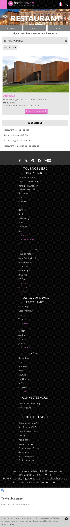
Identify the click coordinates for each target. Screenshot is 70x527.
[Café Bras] (35, 73)
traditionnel (24, 378)
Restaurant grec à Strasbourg (17, 140)
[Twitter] (26, 160)
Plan (58, 28)
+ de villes (23, 235)
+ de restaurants (26, 239)
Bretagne (22, 274)
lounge (22, 374)
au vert (21, 383)
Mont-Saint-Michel (27, 258)
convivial (22, 387)
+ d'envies (23, 323)
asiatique (22, 334)
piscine (21, 370)
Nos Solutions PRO (27, 427)
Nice (20, 230)
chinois (22, 339)
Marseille (22, 201)
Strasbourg (23, 218)
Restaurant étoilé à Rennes (16, 129)
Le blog (21, 435)
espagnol (22, 330)
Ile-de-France (24, 262)
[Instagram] (39, 161)
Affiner (11, 28)
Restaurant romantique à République (21, 145)
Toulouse (22, 226)
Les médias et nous (27, 431)
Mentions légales (26, 443)
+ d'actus (22, 243)
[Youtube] (48, 160)
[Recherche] (66, 4)
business (22, 366)
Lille (20, 205)
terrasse (22, 319)
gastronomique (25, 310)
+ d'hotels (23, 287)
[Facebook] (20, 160)
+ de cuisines (24, 347)
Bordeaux (23, 193)
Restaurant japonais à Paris (16, 135)
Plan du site (23, 439)
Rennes (22, 209)
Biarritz (21, 222)
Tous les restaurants (28, 177)
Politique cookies (26, 456)
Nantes (21, 214)
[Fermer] (66, 519)
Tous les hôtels (25, 253)
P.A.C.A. (21, 279)
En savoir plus (8, 523)
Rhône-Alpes (24, 270)
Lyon (20, 197)
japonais (22, 343)
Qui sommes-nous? (27, 422)
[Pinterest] (33, 160)
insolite (21, 314)
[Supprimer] (16, 47)
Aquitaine (23, 266)
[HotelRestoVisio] (21, 4)
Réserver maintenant (36, 110)
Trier (34, 28)
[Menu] (3, 4)
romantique (24, 306)
